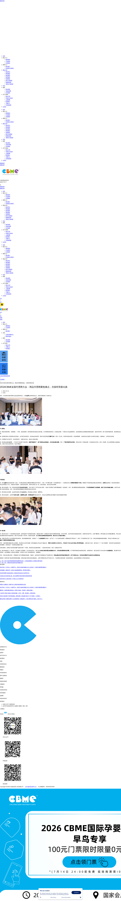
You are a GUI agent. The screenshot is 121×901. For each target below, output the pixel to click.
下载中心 (8, 103)
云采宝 (4, 107)
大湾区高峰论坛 (9, 334)
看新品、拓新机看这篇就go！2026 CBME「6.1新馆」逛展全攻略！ (16, 590)
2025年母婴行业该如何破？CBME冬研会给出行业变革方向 (14, 573)
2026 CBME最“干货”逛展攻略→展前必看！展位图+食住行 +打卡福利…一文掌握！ (20, 596)
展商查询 (8, 59)
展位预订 (8, 66)
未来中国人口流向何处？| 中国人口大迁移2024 (12, 579)
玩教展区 (8, 79)
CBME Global (9, 98)
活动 (4, 86)
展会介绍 (5, 70)
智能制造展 (8, 82)
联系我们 (8, 101)
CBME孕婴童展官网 (5, 376)
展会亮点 (8, 72)
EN (0, 302)
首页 (4, 56)
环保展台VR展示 (10, 68)
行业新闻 (2, 379)
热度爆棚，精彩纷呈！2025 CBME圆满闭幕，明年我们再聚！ (15, 570)
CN (1, 298)
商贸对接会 (8, 336)
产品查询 (8, 61)
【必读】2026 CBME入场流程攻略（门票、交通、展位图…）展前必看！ (18, 593)
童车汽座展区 (9, 80)
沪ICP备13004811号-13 (30, 786)
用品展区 (8, 73)
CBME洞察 (8, 91)
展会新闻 (8, 89)
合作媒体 (8, 93)
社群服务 (8, 63)
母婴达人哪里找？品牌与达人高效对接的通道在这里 (13, 584)
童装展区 (8, 77)
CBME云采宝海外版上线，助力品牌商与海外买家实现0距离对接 (16, 576)
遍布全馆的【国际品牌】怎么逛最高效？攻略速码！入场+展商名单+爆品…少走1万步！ (21, 599)
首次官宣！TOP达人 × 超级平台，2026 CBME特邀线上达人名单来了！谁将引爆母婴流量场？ (23, 567)
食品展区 (8, 75)
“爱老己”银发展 (9, 84)
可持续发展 (8, 105)
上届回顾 (8, 100)
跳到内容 (2, 1)
